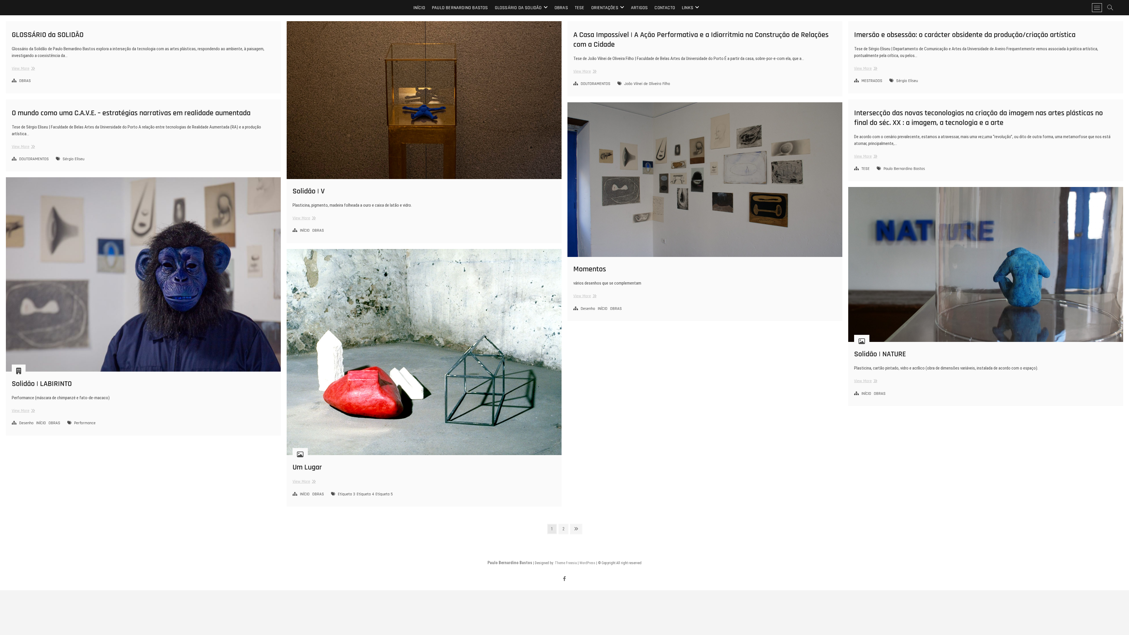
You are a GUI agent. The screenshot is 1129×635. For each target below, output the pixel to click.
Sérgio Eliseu (907, 80)
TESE (579, 8)
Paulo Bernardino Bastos (904, 168)
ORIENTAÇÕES (604, 8)
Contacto (664, 8)
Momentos (589, 269)
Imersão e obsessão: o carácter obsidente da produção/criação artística (964, 35)
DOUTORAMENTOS (595, 83)
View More (23, 69)
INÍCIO (305, 230)
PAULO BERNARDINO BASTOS (460, 8)
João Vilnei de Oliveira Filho (647, 83)
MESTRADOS (871, 80)
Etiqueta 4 (365, 494)
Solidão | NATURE (880, 354)
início (419, 8)
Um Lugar (307, 467)
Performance (85, 423)
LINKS (687, 8)
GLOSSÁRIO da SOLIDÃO (518, 8)
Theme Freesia (566, 563)
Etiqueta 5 (384, 494)
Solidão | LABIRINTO (42, 384)
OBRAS (561, 8)
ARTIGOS (639, 8)
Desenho (588, 308)
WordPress (587, 563)
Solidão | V (309, 191)
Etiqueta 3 (346, 494)
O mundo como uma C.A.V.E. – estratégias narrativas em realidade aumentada (131, 113)
